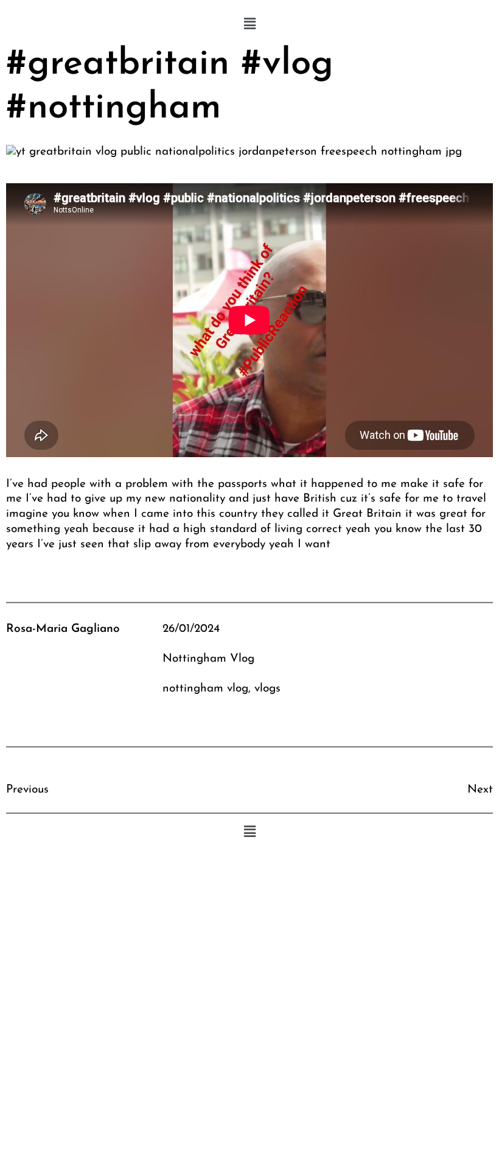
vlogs (267, 689)
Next (480, 790)
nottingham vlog (205, 689)
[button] (249, 24)
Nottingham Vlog (208, 659)
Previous (27, 790)
